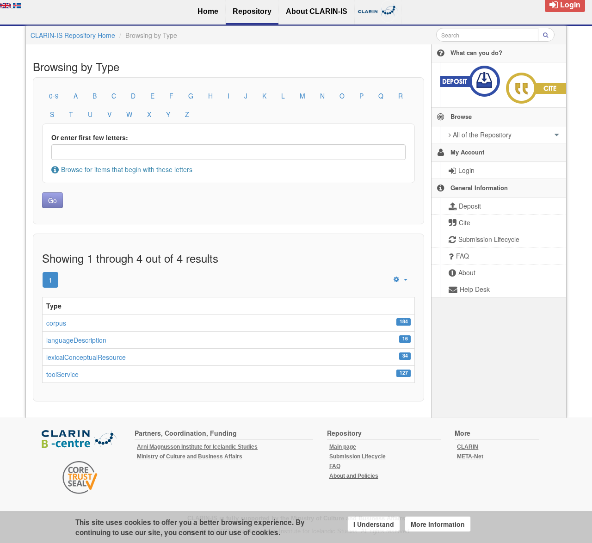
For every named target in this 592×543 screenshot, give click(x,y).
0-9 (54, 95)
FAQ (334, 466)
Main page (342, 447)
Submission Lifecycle (357, 456)
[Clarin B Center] (80, 439)
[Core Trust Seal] (80, 477)
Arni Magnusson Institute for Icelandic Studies (197, 447)
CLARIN (467, 447)
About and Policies (353, 476)
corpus (56, 322)
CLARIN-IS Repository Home (73, 35)
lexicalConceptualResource (86, 357)
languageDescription (76, 340)
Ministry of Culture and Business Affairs (189, 456)
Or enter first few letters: (89, 137)
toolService (62, 374)
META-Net (470, 456)
